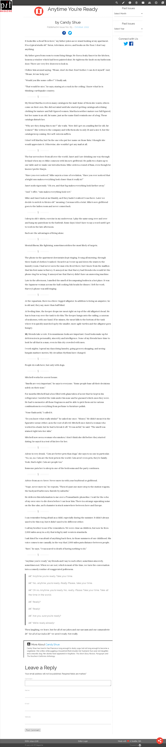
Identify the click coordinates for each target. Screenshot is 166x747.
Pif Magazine (38, 745)
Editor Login (83, 741)
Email (27, 704)
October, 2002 (82, 27)
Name (27, 690)
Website (28, 717)
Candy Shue (53, 644)
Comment (29, 679)
